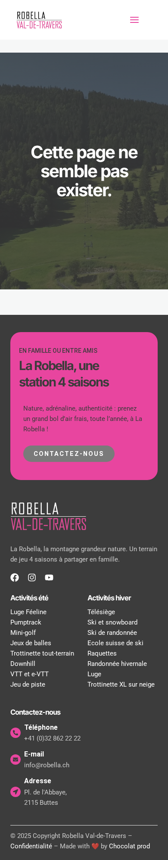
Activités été (29, 597)
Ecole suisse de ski (115, 643)
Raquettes (102, 653)
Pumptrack (25, 622)
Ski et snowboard (112, 622)
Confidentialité (31, 846)
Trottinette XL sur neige (121, 684)
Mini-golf (23, 633)
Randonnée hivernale (117, 664)
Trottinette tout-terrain (42, 653)
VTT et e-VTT (29, 674)
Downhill (22, 664)
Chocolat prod (129, 846)
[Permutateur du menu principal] (134, 19)
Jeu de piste (27, 684)
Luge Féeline (28, 612)
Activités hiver (109, 597)
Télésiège (101, 612)
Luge (94, 674)
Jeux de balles (30, 643)
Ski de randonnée (112, 633)
